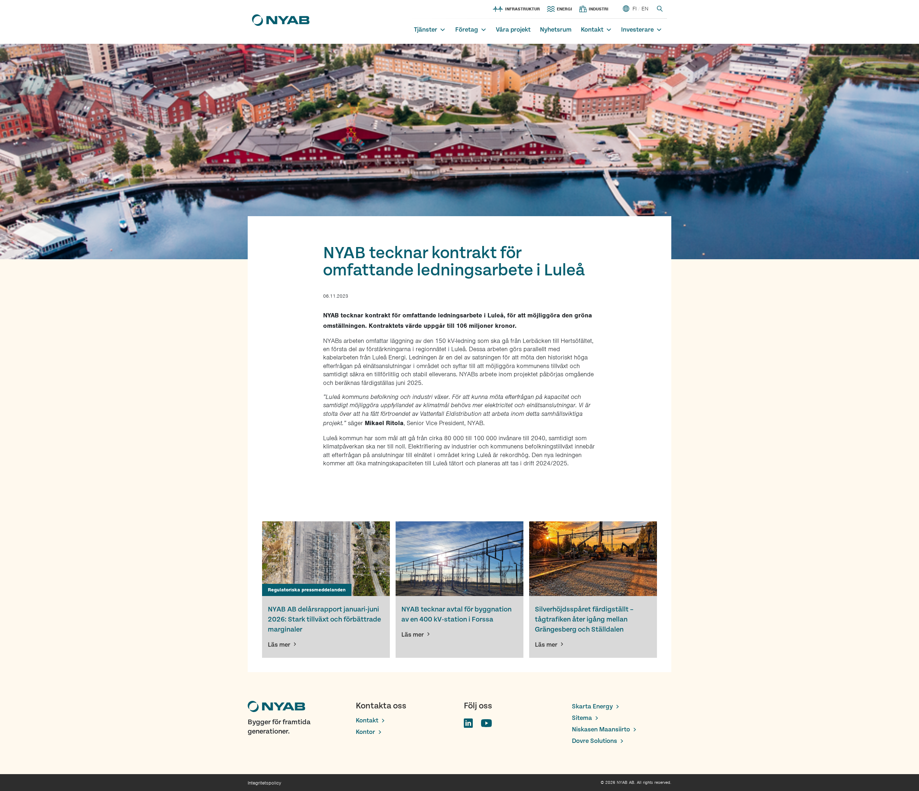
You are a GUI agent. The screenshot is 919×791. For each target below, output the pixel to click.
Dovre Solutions (594, 741)
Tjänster (425, 29)
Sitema (582, 718)
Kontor (365, 732)
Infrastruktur (522, 9)
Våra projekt (513, 29)
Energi (564, 9)
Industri (598, 9)
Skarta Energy (592, 706)
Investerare (637, 29)
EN (645, 8)
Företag (466, 29)
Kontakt (592, 29)
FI (634, 8)
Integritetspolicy (264, 783)
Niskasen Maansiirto (601, 729)
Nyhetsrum (556, 29)
